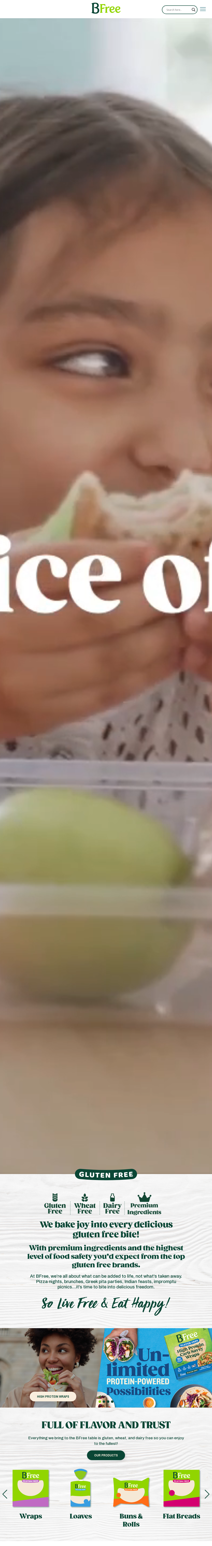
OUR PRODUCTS (106, 1455)
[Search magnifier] (193, 10)
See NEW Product (53, 1396)
